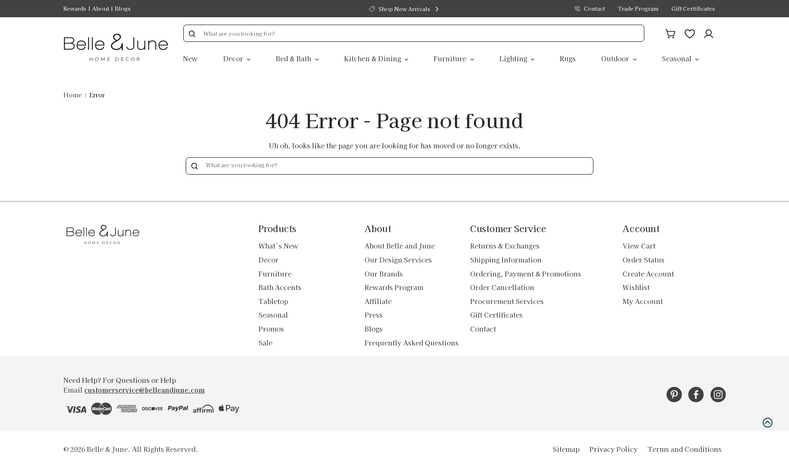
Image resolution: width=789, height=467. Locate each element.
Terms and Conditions (685, 449)
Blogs (123, 8)
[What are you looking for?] (192, 33)
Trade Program (638, 8)
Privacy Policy (613, 449)
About (100, 8)
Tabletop (273, 301)
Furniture (451, 58)
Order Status (643, 260)
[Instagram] (718, 394)
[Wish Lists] (689, 32)
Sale (265, 342)
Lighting (514, 58)
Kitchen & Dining (373, 58)
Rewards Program (394, 287)
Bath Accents (279, 287)
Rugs (568, 58)
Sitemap (566, 449)
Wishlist (636, 287)
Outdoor (616, 58)
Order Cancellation (502, 287)
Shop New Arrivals (404, 9)
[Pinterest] (674, 394)
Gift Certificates (693, 8)
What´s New (278, 246)
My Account (643, 301)
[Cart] (670, 32)
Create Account (648, 273)
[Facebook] (696, 394)
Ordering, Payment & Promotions (525, 273)
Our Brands (384, 273)
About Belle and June (400, 246)
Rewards (74, 8)
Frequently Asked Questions (412, 342)
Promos (271, 329)
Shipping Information (506, 260)
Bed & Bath (294, 58)
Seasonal (677, 58)
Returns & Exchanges (505, 246)
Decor (234, 58)
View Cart (639, 246)
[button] (768, 423)
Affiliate (378, 301)
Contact (594, 8)
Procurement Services (507, 301)
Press (374, 315)
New (190, 58)
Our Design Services (398, 260)
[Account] (708, 32)
